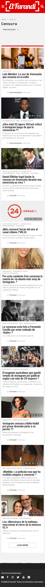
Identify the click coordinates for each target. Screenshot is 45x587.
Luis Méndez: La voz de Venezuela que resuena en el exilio (22, 76)
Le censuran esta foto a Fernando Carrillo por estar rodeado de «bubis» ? (21, 329)
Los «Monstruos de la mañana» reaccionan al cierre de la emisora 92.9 (21, 524)
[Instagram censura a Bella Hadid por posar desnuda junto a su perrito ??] (22, 407)
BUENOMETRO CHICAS (20, 271)
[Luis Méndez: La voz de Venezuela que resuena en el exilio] (22, 58)
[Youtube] (23, 577)
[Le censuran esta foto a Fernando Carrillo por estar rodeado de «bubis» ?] (22, 310)
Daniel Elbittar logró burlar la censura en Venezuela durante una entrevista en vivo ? (22, 179)
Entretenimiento (8, 173)
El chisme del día (8, 121)
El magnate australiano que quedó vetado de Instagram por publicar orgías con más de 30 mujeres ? (21, 375)
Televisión (34, 173)
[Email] (2, 577)
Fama (18, 121)
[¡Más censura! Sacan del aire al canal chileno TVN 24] (22, 211)
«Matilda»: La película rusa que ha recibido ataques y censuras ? (21, 473)
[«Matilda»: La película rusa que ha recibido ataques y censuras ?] (22, 455)
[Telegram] (29, 577)
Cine (4, 468)
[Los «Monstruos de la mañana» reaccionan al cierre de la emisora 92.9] (22, 505)
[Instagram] (13, 577)
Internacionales (27, 121)
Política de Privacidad (11, 573)
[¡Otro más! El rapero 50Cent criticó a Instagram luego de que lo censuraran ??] (22, 108)
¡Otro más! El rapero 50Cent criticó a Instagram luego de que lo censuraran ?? (22, 127)
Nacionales (6, 71)
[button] (2, 6)
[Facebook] (7, 577)
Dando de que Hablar (10, 171)
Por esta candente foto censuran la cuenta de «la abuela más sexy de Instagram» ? (22, 279)
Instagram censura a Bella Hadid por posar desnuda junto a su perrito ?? (20, 426)
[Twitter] (18, 577)
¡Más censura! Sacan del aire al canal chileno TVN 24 (20, 231)
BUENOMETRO (7, 271)
